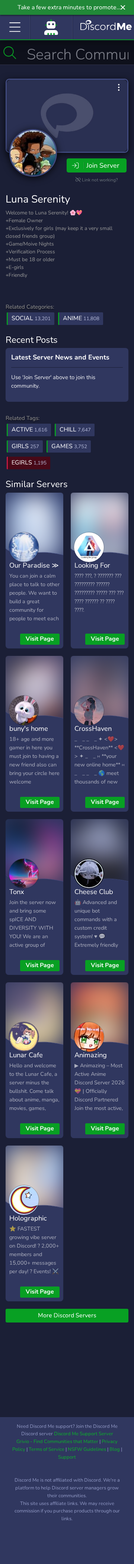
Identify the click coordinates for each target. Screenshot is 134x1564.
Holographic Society (28, 1223)
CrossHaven (93, 728)
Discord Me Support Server (83, 1433)
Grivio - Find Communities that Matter (57, 1441)
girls (25, 446)
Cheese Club (93, 891)
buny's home (28, 728)
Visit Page (40, 639)
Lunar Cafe (26, 1054)
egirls (29, 463)
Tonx (16, 891)
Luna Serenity (38, 199)
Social (31, 318)
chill (75, 430)
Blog (114, 1449)
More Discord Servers (67, 1315)
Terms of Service (46, 1449)
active (29, 430)
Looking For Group (92, 571)
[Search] (10, 53)
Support (67, 1457)
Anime (81, 318)
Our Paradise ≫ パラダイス (34, 571)
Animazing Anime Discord (97, 1060)
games (69, 446)
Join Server (102, 165)
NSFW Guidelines (87, 1449)
